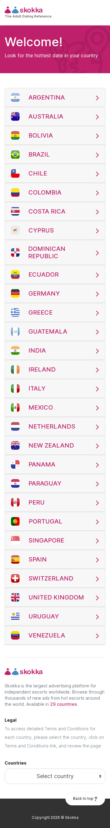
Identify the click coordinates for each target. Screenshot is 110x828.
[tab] (55, 97)
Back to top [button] (83, 798)
